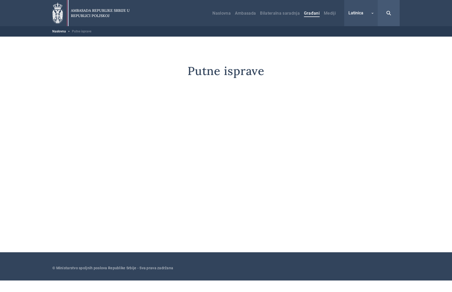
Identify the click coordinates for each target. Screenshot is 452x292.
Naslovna (221, 13)
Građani (312, 13)
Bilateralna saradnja (280, 13)
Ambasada (245, 13)
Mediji (330, 13)
